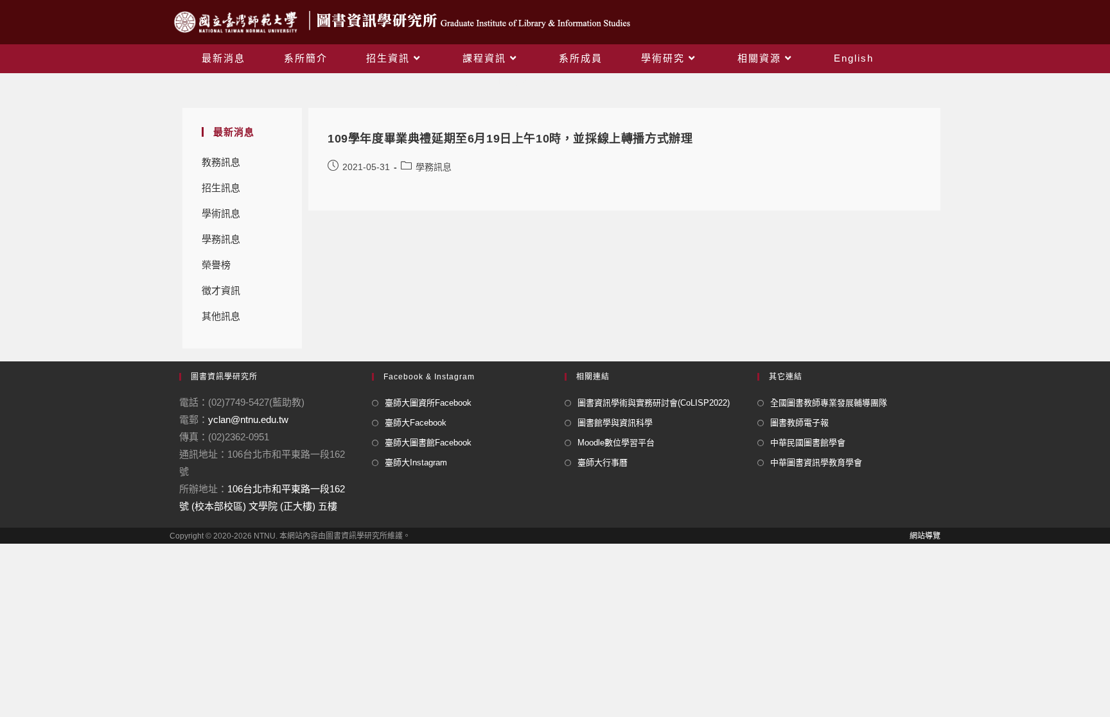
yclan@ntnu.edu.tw (248, 419)
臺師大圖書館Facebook (428, 442)
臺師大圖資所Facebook (428, 403)
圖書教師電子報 (799, 423)
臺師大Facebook (415, 423)
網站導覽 (925, 535)
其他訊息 (221, 316)
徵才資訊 (221, 290)
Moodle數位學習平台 (616, 442)
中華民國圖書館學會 (807, 442)
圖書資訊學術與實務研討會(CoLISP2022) (653, 403)
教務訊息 (221, 162)
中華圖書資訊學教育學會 (816, 462)
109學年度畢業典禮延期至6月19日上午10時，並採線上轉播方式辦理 (510, 138)
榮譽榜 (216, 264)
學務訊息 (221, 239)
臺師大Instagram (416, 462)
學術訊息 (221, 213)
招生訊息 (221, 187)
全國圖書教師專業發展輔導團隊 (828, 403)
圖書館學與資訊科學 (615, 423)
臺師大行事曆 (602, 462)
